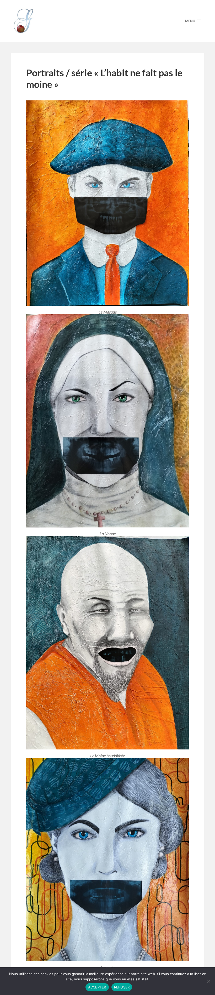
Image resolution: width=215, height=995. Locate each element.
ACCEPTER (97, 987)
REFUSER (122, 987)
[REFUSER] (208, 981)
